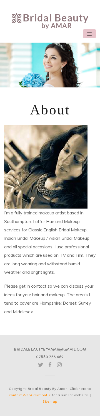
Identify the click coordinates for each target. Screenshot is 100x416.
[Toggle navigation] (89, 33)
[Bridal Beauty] (50, 21)
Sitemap (50, 401)
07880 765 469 (50, 357)
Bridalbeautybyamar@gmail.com (50, 349)
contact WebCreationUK (30, 395)
